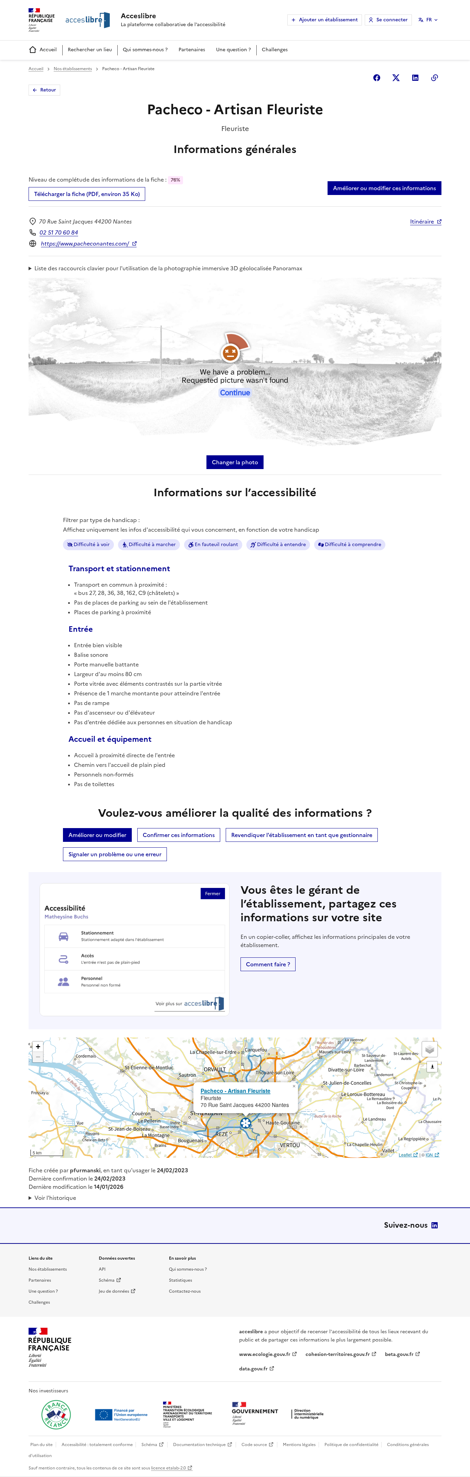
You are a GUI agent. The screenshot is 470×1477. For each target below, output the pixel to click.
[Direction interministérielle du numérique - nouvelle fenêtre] (279, 1414)
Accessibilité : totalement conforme (97, 1445)
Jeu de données (114, 1291)
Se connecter (392, 19)
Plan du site (41, 1445)
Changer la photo (235, 462)
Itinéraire (422, 221)
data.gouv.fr (253, 1368)
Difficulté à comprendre (353, 544)
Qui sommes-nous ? (145, 49)
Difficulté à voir (92, 544)
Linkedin (415, 78)
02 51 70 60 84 (59, 232)
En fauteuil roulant (216, 544)
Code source (254, 1445)
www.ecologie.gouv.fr (264, 1354)
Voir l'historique (55, 1198)
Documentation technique (199, 1445)
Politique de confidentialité (351, 1445)
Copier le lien (434, 78)
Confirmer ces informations (179, 835)
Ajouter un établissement (328, 19)
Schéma (107, 1280)
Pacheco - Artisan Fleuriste (235, 1091)
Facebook (377, 78)
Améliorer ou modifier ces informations (384, 188)
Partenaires (192, 49)
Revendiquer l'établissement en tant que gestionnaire (301, 835)
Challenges (275, 49)
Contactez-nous (185, 1291)
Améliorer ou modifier (97, 835)
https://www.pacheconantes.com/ (85, 243)
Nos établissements (73, 69)
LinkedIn (434, 1225)
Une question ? (233, 49)
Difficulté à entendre (281, 544)
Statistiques (180, 1280)
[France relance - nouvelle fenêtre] (56, 1414)
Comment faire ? (268, 964)
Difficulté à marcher (152, 544)
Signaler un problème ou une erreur (114, 854)
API (102, 1269)
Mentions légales (299, 1445)
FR (429, 19)
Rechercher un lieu (90, 49)
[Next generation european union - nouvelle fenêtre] (122, 1414)
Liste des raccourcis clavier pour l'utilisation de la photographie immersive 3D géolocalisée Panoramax (168, 268)
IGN (429, 1155)
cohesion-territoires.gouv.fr (338, 1354)
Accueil (48, 49)
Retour (48, 90)
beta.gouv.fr (399, 1354)
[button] (294, 1086)
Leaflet (405, 1155)
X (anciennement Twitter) (396, 78)
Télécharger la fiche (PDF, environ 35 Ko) (87, 194)
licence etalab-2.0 (168, 1468)
